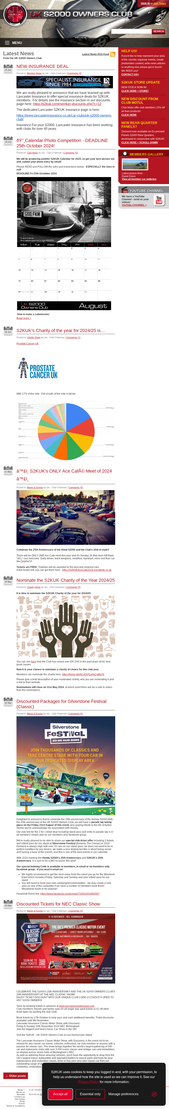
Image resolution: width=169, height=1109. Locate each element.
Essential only (90, 1094)
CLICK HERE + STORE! (135, 91)
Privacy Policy (88, 1081)
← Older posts (16, 1075)
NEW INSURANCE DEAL (42, 66)
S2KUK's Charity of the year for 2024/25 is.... (61, 330)
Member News (34, 73)
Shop (22, 1101)
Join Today (159, 3)
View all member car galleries (139, 179)
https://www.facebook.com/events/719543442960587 (70, 893)
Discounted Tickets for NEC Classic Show (58, 904)
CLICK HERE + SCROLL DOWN (139, 142)
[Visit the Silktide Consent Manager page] (154, 1094)
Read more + (23, 318)
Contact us (19, 1097)
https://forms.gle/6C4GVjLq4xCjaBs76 (83, 674)
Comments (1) (73, 337)
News (20, 1090)
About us (20, 1092)
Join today (20, 1099)
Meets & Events (35, 487)
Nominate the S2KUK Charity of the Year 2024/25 (65, 580)
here (33, 661)
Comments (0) (74, 73)
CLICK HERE (129, 115)
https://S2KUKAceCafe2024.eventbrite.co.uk (86, 570)
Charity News (34, 337)
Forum (22, 1103)
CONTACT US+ (130, 74)
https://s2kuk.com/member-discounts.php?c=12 (67, 104)
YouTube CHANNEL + (134, 205)
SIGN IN (145, 3)
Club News (32, 152)
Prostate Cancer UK (27, 343)
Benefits (21, 1094)
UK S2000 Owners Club (75, 14)
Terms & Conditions (15, 1106)
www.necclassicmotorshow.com (76, 1006)
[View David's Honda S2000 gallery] (135, 170)
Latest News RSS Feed (95, 54)
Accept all (60, 1094)
